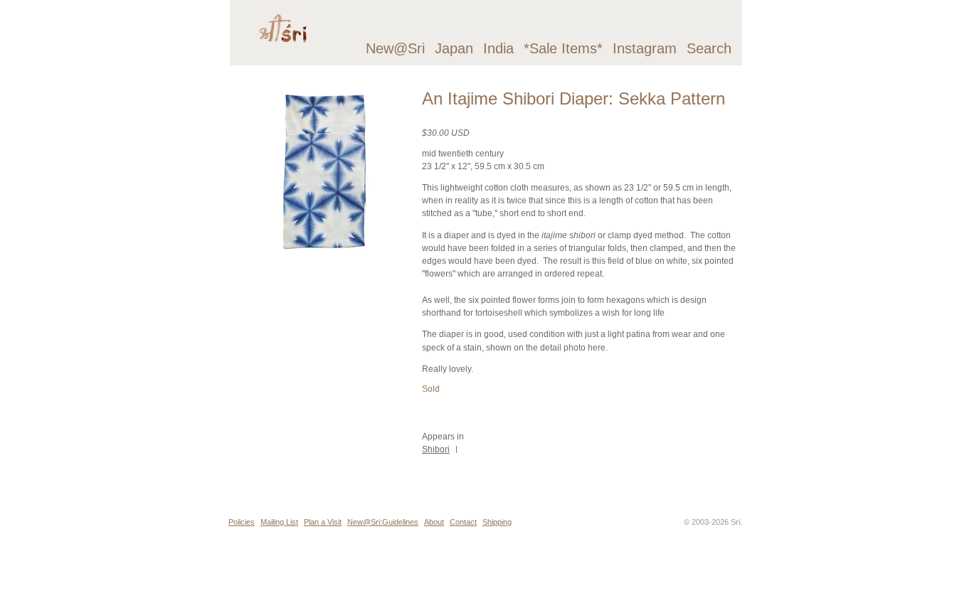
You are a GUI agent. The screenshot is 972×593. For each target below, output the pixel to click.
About (434, 522)
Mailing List (279, 522)
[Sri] (282, 54)
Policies (241, 522)
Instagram (645, 48)
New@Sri (395, 48)
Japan (454, 48)
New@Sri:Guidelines (382, 522)
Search (709, 48)
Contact (463, 522)
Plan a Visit (323, 522)
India (498, 48)
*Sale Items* (563, 48)
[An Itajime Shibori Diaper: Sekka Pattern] (323, 256)
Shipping (497, 522)
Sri (735, 522)
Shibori (436, 449)
